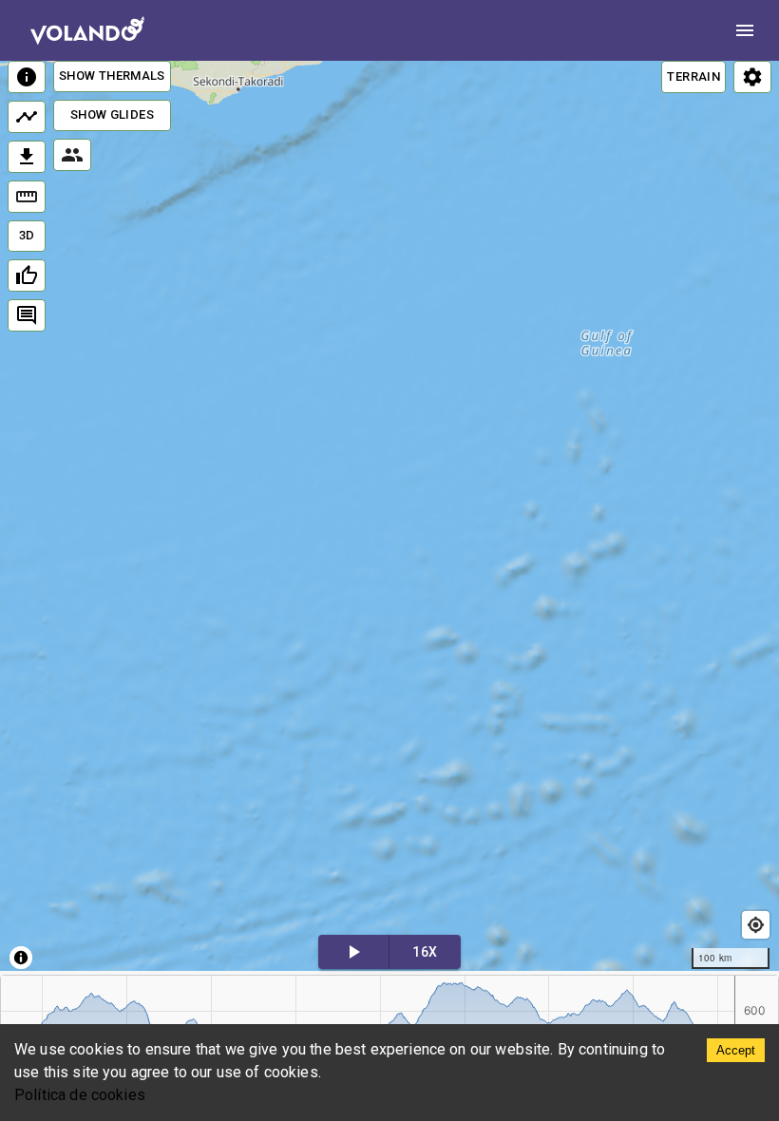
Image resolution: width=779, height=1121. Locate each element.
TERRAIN (693, 76)
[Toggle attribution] (21, 957)
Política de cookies (79, 1095)
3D (27, 235)
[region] (389, 515)
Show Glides (112, 114)
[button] (212, 611)
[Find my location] (756, 925)
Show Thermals (112, 75)
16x (424, 952)
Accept (735, 1050)
